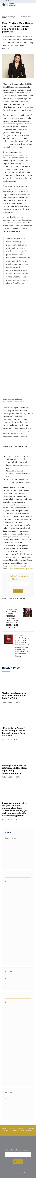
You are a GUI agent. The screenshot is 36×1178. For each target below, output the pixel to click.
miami (9, 598)
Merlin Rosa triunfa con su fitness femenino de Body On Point (14, 695)
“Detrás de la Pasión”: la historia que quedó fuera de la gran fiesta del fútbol (14, 731)
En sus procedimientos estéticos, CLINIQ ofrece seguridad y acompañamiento (14, 769)
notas (15, 598)
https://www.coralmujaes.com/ (21, 569)
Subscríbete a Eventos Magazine (19, 577)
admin (12, 16)
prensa (22, 598)
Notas (12, 18)
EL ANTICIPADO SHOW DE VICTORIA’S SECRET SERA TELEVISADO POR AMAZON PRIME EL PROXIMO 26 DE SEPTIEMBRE (13, 618)
